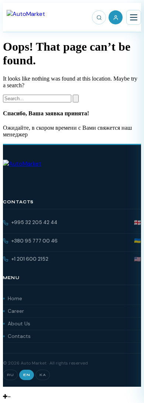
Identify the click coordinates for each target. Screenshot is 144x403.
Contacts (19, 336)
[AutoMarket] (26, 17)
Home (15, 298)
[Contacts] (11, 390)
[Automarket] (5, 390)
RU (10, 375)
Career (16, 311)
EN (26, 375)
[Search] (99, 17)
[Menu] (133, 17)
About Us (19, 324)
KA (43, 375)
